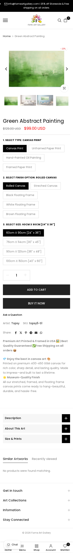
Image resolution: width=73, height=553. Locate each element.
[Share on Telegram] (31, 332)
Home (7, 36)
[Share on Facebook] (15, 332)
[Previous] (9, 69)
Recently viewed (44, 459)
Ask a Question (12, 315)
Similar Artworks (15, 459)
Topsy (15, 323)
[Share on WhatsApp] (41, 332)
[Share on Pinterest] (25, 332)
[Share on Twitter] (20, 332)
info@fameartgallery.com (23, 3)
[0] (65, 20)
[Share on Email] (36, 332)
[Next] (64, 69)
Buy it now (36, 303)
